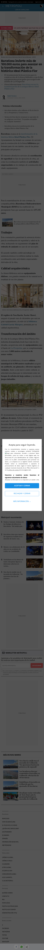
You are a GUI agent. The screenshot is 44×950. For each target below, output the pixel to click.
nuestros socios (34, 449)
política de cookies (13, 470)
